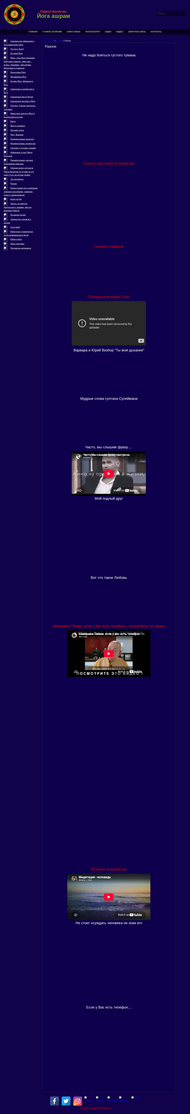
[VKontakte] (101, 1101)
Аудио (108, 32)
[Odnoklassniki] (112, 1101)
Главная (32, 32)
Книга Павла (73, 32)
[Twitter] (66, 1101)
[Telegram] (124, 1101)
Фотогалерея (93, 32)
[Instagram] (77, 1101)
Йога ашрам (53, 16)
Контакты (156, 32)
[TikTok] (135, 1101)
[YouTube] (89, 1101)
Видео (119, 32)
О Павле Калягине (52, 32)
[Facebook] (54, 1101)
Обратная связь (137, 32)
